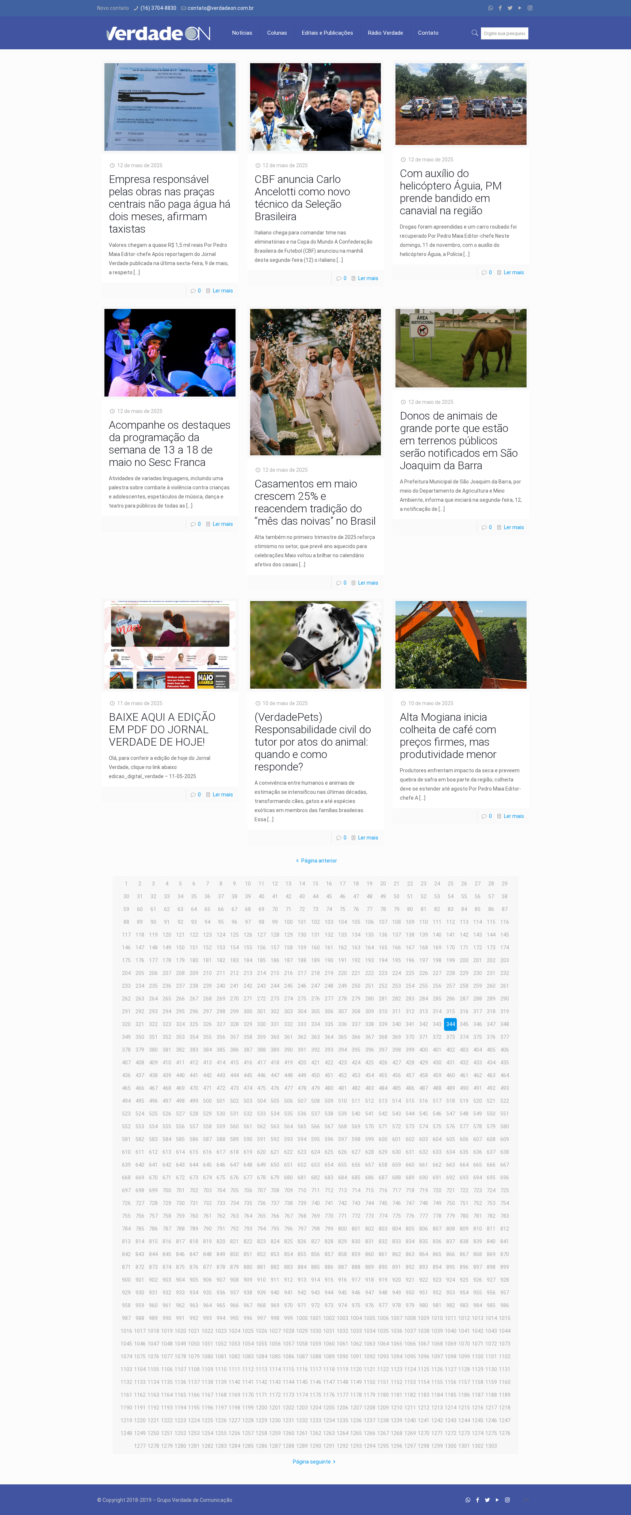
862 (396, 1254)
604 (437, 1139)
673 (194, 1178)
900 (126, 1280)
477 (288, 1088)
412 (194, 1063)
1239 (396, 1420)
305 (315, 1011)
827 (315, 1241)
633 (437, 1152)
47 (356, 896)
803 (383, 1229)
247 (315, 986)
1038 (423, 1331)
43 (302, 896)
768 (302, 1216)
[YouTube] (520, 8)
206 (153, 973)
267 (194, 999)
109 (410, 922)
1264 (342, 1433)
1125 (423, 1369)
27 (478, 884)
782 (491, 1216)
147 (139, 947)
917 (356, 1280)
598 (356, 1139)
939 (261, 1293)
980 (423, 1305)
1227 (234, 1420)
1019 (167, 1331)
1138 (207, 1382)
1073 (504, 1344)
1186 (464, 1395)
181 (207, 960)
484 (383, 1088)
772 (356, 1216)
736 (261, 1203)
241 (234, 986)
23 (424, 884)
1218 (504, 1408)
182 (221, 960)
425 (369, 1063)
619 (248, 1152)
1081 (221, 1356)
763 (234, 1216)
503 (248, 1101)
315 (450, 1011)
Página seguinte (312, 1462)
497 (166, 1101)
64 (194, 909)
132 (329, 935)
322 (153, 1024)
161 (329, 947)
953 (450, 1293)
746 (396, 1203)
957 (504, 1293)
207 (166, 973)
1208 (369, 1408)
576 (450, 1126)
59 (126, 909)
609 (504, 1139)
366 (356, 1037)
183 (234, 960)
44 (315, 896)
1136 (180, 1382)
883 (288, 1267)
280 (369, 999)
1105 (153, 1369)
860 (369, 1254)
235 (153, 986)
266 (180, 999)
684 (342, 1178)
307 (342, 1011)
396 (369, 1050)
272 (261, 999)
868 (477, 1254)
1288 (288, 1446)
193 (369, 960)
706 (248, 1190)
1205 (329, 1408)
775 (396, 1216)
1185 (450, 1395)
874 (166, 1267)
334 (315, 1024)
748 (423, 1203)
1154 (423, 1382)
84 (464, 909)
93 (194, 922)
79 (396, 909)
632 (423, 1152)
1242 (437, 1420)
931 (153, 1293)
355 (207, 1037)
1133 (140, 1382)
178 (166, 960)
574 (423, 1126)
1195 (194, 1408)
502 (234, 1101)
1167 (207, 1395)
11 (261, 884)
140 (437, 935)
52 (424, 896)
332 (288, 1024)
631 (410, 1152)
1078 (180, 1356)
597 (342, 1139)
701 (180, 1190)
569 (356, 1126)
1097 (437, 1356)
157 (275, 947)
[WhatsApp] (490, 8)
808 (450, 1229)
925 (464, 1280)
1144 (288, 1382)
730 (180, 1203)
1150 (369, 1382)
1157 (464, 1382)
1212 (423, 1408)
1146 (315, 1382)
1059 (315, 1344)
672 (180, 1178)
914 (315, 1280)
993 (207, 1318)
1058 (302, 1344)
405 (491, 1050)
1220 (140, 1420)
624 (315, 1152)
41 (275, 896)
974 (342, 1305)
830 (356, 1241)
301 (261, 1011)
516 (423, 1101)
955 (477, 1293)
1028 (288, 1331)
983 (464, 1305)
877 (207, 1267)
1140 (234, 1382)
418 (275, 1063)
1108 (194, 1369)
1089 (329, 1356)
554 (153, 1126)
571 (383, 1126)
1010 (437, 1318)
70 (275, 909)
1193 (167, 1408)
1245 (477, 1420)
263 (139, 999)
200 (464, 960)
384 (207, 1050)
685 (356, 1178)
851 (248, 1254)
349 (126, 1037)
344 (450, 1024)
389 (275, 1050)
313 (423, 1011)
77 (369, 909)
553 (139, 1126)
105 (356, 922)
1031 (329, 1331)
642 (166, 1165)
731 (194, 1203)
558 (207, 1126)
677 (248, 1178)
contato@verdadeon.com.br (221, 8)
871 (126, 1267)
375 (477, 1037)
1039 (437, 1331)
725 (504, 1190)
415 (234, 1063)
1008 (410, 1318)
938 (248, 1293)
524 (139, 1114)
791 (221, 1229)
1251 (167, 1433)
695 (491, 1178)
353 (180, 1037)
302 (275, 1011)
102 (315, 922)
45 (329, 896)
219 (329, 973)
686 (369, 1178)
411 (180, 1063)
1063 (369, 1344)
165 (383, 947)
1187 (477, 1395)
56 (478, 896)
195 (396, 960)
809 (464, 1229)
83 (451, 909)
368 (383, 1037)
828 (329, 1241)
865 (437, 1254)
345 (464, 1024)
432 (464, 1063)
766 (275, 1216)
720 (437, 1190)
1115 (288, 1369)
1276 (504, 1433)
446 (261, 1075)
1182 (410, 1395)
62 (167, 909)
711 (315, 1190)
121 (180, 935)
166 (396, 947)
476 (275, 1088)
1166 (194, 1395)
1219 (126, 1420)
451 (329, 1075)
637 (491, 1152)
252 (383, 986)
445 (248, 1075)
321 (139, 1024)
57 (491, 896)
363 (315, 1037)
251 (369, 986)
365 (342, 1037)
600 (383, 1139)
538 (329, 1114)
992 (194, 1318)
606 (464, 1139)
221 (356, 973)
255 (423, 986)
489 (450, 1088)
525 (153, 1114)
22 (410, 884)
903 (166, 1280)
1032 (342, 1331)
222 (369, 973)
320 (126, 1024)
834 (410, 1241)
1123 (396, 1369)
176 (139, 960)
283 (410, 999)
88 (126, 922)
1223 (180, 1420)
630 (396, 1152)
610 (126, 1152)
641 (153, 1165)
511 (356, 1101)
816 (166, 1241)
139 (423, 935)
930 (139, 1293)
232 (504, 973)
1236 (356, 1420)
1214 (450, 1408)
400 (423, 1050)
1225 (207, 1420)
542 (383, 1114)
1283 (221, 1446)
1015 (504, 1318)
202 (491, 960)
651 (288, 1165)
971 (302, 1305)
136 (383, 935)
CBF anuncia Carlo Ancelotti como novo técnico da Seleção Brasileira (302, 198)
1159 (491, 1382)
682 (315, 1178)
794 (261, 1229)
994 (221, 1318)
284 (423, 999)
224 (396, 973)
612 (153, 1152)
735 (248, 1203)
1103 (126, 1369)
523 (126, 1114)
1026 (261, 1331)
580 (504, 1126)
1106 (167, 1369)
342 (423, 1024)
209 (194, 973)
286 (450, 999)
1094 (396, 1356)
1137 (194, 1382)
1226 (221, 1420)
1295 (383, 1446)
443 (221, 1075)
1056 (275, 1344)
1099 (464, 1356)
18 (356, 884)
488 (437, 1088)
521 (491, 1101)
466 (139, 1088)
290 (504, 999)
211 (221, 973)
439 (166, 1075)
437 (139, 1075)
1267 (383, 1433)
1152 (396, 1382)
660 (410, 1165)
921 (410, 1280)
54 (451, 896)
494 (126, 1101)
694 (477, 1178)
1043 (491, 1331)
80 (410, 909)
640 (139, 1165)
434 (491, 1063)
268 (207, 999)
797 (302, 1229)
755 (126, 1216)
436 (126, 1075)
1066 (410, 1344)
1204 (315, 1408)
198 (437, 960)
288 (477, 999)
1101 (491, 1356)
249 (342, 986)
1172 (275, 1395)
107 (383, 922)
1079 (194, 1356)
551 (504, 1114)
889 (369, 1267)
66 (221, 909)
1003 (342, 1318)
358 (248, 1037)
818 (194, 1241)
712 (329, 1190)
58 (505, 896)
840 (491, 1241)
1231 (288, 1420)
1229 (261, 1420)
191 (342, 960)
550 (491, 1114)
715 (369, 1190)
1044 (504, 1331)
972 (315, 1305)
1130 (491, 1369)
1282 (207, 1446)
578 (477, 1126)
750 (450, 1203)
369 (396, 1037)
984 (477, 1305)
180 (194, 960)
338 (369, 1024)
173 (491, 947)
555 (166, 1126)
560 (234, 1126)
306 (329, 1011)
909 (248, 1280)
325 (194, 1024)
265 (166, 999)
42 (288, 896)
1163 (153, 1395)
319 (504, 1011)
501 (221, 1101)
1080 (207, 1356)
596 (329, 1139)
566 (315, 1126)
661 (423, 1165)
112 (450, 922)
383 (194, 1050)
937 (234, 1293)
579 (491, 1126)
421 (315, 1063)
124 (221, 935)
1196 (207, 1408)
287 (464, 999)
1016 (126, 1331)
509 (329, 1101)
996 (248, 1318)
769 (315, 1216)
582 (139, 1139)
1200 (261, 1408)
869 (491, 1254)
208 (180, 973)
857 (329, 1254)
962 (180, 1305)
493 (504, 1088)
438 (153, 1075)
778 (437, 1216)
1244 (464, 1420)
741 (329, 1203)
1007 (396, 1318)
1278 (153, 1446)
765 (261, 1216)
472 (221, 1088)
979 (410, 1305)
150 (180, 947)
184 (248, 960)
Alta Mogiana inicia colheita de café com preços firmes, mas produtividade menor (448, 736)
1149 (356, 1382)
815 (153, 1241)
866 (450, 1254)
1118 (329, 1369)
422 (329, 1063)
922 (423, 1280)
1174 (302, 1395)
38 (234, 896)
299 (234, 1011)
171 (464, 947)
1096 (423, 1356)
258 (464, 986)
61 (153, 909)
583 (153, 1139)
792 (234, 1229)
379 (139, 1050)
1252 (180, 1433)
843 (139, 1254)
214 (261, 973)
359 (261, 1037)
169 (437, 947)
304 (302, 1011)
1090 (342, 1356)
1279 (167, 1446)
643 (180, 1165)
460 (450, 1075)
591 (261, 1139)
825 (288, 1241)
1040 (450, 1331)
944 (329, 1293)
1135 (167, 1382)
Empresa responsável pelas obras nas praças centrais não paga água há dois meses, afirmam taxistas (169, 204)
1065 (396, 1344)
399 (410, 1050)
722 (464, 1190)
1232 (302, 1420)
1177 (342, 1395)
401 (437, 1050)
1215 (464, 1408)
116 (504, 922)
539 (342, 1114)
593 (288, 1139)
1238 (383, 1420)
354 (194, 1037)
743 (356, 1203)
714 (356, 1190)
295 (180, 1011)
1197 (221, 1408)
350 (139, 1037)
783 (504, 1216)
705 (234, 1190)
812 (504, 1229)
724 (491, 1190)
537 (315, 1114)
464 (504, 1075)
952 (437, 1293)
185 (261, 960)
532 (248, 1114)
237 (180, 986)
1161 (126, 1395)
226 (423, 973)
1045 (126, 1344)
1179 (369, 1395)
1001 (315, 1318)
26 (464, 884)
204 (126, 973)
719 (423, 1190)
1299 (437, 1446)
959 (139, 1305)
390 (288, 1050)
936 (221, 1293)
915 (329, 1280)
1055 (261, 1344)
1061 (342, 1344)
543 (396, 1114)
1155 (437, 1382)
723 (477, 1190)
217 (302, 973)
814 (139, 1241)
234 (139, 986)
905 (194, 1280)
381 (166, 1050)
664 (464, 1165)
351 (153, 1037)
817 (180, 1241)
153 (221, 947)
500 (207, 1101)
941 (288, 1293)
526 (166, 1114)
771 (342, 1216)
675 (221, 1178)
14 (302, 884)
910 (261, 1280)
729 (166, 1203)
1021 (194, 1331)
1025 (248, 1331)
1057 (288, 1344)
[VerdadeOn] (159, 32)
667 (504, 1165)
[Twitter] (510, 8)
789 (194, 1229)
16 (329, 884)
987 (126, 1318)
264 (153, 999)
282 (396, 999)
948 (383, 1293)
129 (288, 935)
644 (194, 1165)
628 (369, 1152)
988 (139, 1318)
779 (450, 1216)
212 (234, 973)
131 (315, 935)
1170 (248, 1395)
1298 (423, 1446)
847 (194, 1254)
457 (410, 1075)
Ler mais (223, 291)
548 (464, 1114)
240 (221, 986)
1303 (491, 1446)
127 (261, 935)
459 (437, 1075)
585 (180, 1139)
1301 (464, 1446)
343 (437, 1024)
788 (180, 1229)
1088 (315, 1356)
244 (275, 986)
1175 (315, 1395)
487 (423, 1088)
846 (180, 1254)
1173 (288, 1395)
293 (153, 1011)
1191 (140, 1408)
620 (261, 1152)
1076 (153, 1356)
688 (396, 1178)
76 (356, 909)
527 (180, 1114)
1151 (383, 1382)
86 (491, 909)
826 (302, 1241)
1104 (140, 1369)
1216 (477, 1408)
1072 (491, 1344)
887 (342, 1267)
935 (207, 1293)
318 (491, 1011)
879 (234, 1267)
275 (302, 999)
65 (207, 909)
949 (396, 1293)
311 (396, 1011)
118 (139, 935)
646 (221, 1165)
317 (477, 1011)
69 (261, 909)
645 (207, 1165)
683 (329, 1178)
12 (275, 884)
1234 (329, 1420)
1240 (410, 1420)
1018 (153, 1331)
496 (153, 1101)
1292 (342, 1446)
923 (437, 1280)
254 (410, 986)
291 (126, 1011)
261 (504, 986)
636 (477, 1152)
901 (139, 1280)
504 (261, 1101)
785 (139, 1229)
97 (248, 922)
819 (207, 1241)
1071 (477, 1344)
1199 (248, 1408)
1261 (302, 1433)
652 (302, 1165)
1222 (167, 1420)
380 (153, 1050)
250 (356, 986)
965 (221, 1305)
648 (248, 1165)
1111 (234, 1369)
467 (153, 1088)
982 (450, 1305)
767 (288, 1216)
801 (356, 1229)
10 (248, 884)
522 (504, 1101)
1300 (450, 1446)
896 (464, 1267)
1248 (126, 1433)
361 (288, 1037)
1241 (423, 1420)
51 (410, 896)
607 (477, 1139)
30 (126, 896)
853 (275, 1254)
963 (194, 1305)
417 (261, 1063)
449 (302, 1075)
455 (383, 1075)
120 (166, 935)
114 (477, 922)
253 (396, 986)
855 (302, 1254)
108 (396, 922)
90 (153, 922)
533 (261, 1114)
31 (140, 896)
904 (180, 1280)
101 (302, 922)
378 (126, 1050)
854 (288, 1254)
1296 (396, 1446)
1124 (410, 1369)
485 (396, 1088)
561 (248, 1126)
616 (207, 1152)
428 (410, 1063)
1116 (302, 1369)
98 (261, 922)
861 (383, 1254)
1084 (261, 1356)
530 (221, 1114)
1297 (410, 1446)
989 (153, 1318)
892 (410, 1267)
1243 (450, 1420)
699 (153, 1190)
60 (140, 909)
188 (302, 960)
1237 (369, 1420)
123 (207, 935)
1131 (504, 1369)
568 (342, 1126)
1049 (180, 1344)
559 (221, 1126)
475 (261, 1088)
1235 (342, 1420)
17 (342, 884)
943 (315, 1293)
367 (369, 1037)
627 (356, 1152)
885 (315, 1267)
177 (153, 960)
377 (504, 1037)
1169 (234, 1395)
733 (221, 1203)
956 (491, 1293)
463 (491, 1075)
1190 (126, 1408)
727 (139, 1203)
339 (383, 1024)
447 (275, 1075)
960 (153, 1305)
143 (477, 935)
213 (248, 973)
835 (423, 1241)
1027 (275, 1331)
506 (288, 1101)
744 (369, 1203)
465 (126, 1088)
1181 (396, 1395)
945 (342, 1293)
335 (329, 1024)
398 (396, 1050)
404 (477, 1050)
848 (207, 1254)
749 (437, 1203)
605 (450, 1139)
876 (194, 1267)
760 (194, 1216)
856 (315, 1254)
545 (423, 1114)
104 (342, 922)
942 (302, 1293)
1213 (437, 1408)
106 (369, 922)
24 (437, 884)
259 (477, 986)
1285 (248, 1446)
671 (166, 1178)
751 (464, 1203)
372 (437, 1037)
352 (166, 1037)
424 (356, 1063)
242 (248, 986)
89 (140, 922)
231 (491, 973)
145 (504, 935)
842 (126, 1254)
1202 (288, 1408)
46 (342, 896)
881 (261, 1267)
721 (450, 1190)
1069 (450, 1344)
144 (491, 935)
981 (437, 1305)
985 (491, 1305)
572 (396, 1126)
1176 (329, 1395)
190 (329, 960)
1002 (329, 1318)
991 (180, 1318)
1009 (423, 1318)
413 (207, 1063)
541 (369, 1114)
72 (302, 909)
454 (369, 1075)
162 (342, 947)
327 (221, 1024)
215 (275, 973)
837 (450, 1241)
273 (275, 999)
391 (302, 1050)
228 (450, 973)
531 (234, 1114)
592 (275, 1139)
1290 (315, 1446)
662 (437, 1165)
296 (194, 1011)
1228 (248, 1420)
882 (275, 1267)
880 (248, 1267)
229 (464, 973)
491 (477, 1088)
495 (139, 1101)
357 (234, 1037)
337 (356, 1024)
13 (288, 884)
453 (356, 1075)
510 (342, 1101)
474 (248, 1088)
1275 (491, 1433)
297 (207, 1011)
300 (248, 1011)
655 (342, 1165)
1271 (437, 1433)
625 (329, 1152)
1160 (504, 1382)
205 (139, 973)
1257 (248, 1433)
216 (288, 973)
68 (248, 909)
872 (139, 1267)
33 (167, 896)
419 (288, 1063)
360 (275, 1037)
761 (207, 1216)
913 (302, 1280)
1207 (356, 1408)
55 (464, 896)
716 (383, 1190)
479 (315, 1088)
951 (423, 1293)
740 (315, 1203)
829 (342, 1241)
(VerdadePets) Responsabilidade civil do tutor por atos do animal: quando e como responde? (313, 742)
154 (234, 947)
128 (275, 935)
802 (369, 1229)
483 (369, 1088)
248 (329, 986)
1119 (342, 1369)
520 (477, 1101)
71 (288, 909)
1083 (248, 1356)
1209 (383, 1408)
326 (207, 1024)
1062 (356, 1344)
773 (369, 1216)
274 (288, 999)
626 (342, 1152)
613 (166, 1152)
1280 (180, 1446)
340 (396, 1024)
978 (396, 1305)
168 (423, 947)
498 (180, 1101)
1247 (504, 1420)
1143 (275, 1382)
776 (410, 1216)
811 (491, 1229)
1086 (288, 1356)
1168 (221, 1395)
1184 (437, 1395)
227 (437, 973)
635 (464, 1152)
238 (194, 986)
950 (410, 1293)
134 (356, 935)
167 (410, 947)
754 (504, 1203)
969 (275, 1305)
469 (180, 1088)
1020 (180, 1331)
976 (369, 1305)
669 (139, 1178)
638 (504, 1152)
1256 (234, 1433)
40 (261, 896)
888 (356, 1267)
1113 (261, 1369)
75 (342, 909)
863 (410, 1254)
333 (302, 1024)
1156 (450, 1382)
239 (207, 986)
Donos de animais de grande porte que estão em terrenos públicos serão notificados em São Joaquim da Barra (459, 440)
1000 (302, 1318)
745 (383, 1203)
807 (437, 1229)
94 (207, 922)
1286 (261, 1446)
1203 (302, 1408)
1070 (464, 1344)
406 (504, 1050)
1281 (194, 1446)
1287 (275, 1446)
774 (383, 1216)
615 (194, 1152)
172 (477, 947)
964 (207, 1305)
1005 (369, 1318)
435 (504, 1063)
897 (477, 1267)
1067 (423, 1344)
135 (369, 935)
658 (383, 1165)
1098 (450, 1356)
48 (369, 896)
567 (329, 1126)
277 (329, 999)
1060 (329, 1344)
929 (126, 1293)
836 (437, 1241)
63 (180, 909)
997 (261, 1318)
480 (329, 1088)
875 (180, 1267)
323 (166, 1024)
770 (329, 1216)
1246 (491, 1420)
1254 (207, 1433)
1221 (153, 1420)
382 (180, 1050)
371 (423, 1037)
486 (410, 1088)
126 (248, 935)
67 (234, 909)
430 (437, 1063)
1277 (140, 1446)
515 (410, 1101)
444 (234, 1075)
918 (369, 1280)
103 (329, 922)
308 (356, 1011)
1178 (356, 1395)
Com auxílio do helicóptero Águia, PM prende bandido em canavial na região (451, 192)
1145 (302, 1382)
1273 (464, 1433)
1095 (410, 1356)
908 (234, 1280)
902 (153, 1280)
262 (126, 999)
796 (288, 1229)
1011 (450, 1318)
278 (342, 999)
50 (396, 896)
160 (315, 947)
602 (410, 1139)
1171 (261, 1395)
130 (302, 935)
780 (464, 1216)
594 (302, 1139)
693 (464, 1178)
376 (491, 1037)
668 (126, 1178)
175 (126, 960)
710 (302, 1190)
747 (410, 1203)
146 (126, 947)
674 (207, 1178)
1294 (369, 1446)
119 (153, 935)
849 (221, 1254)
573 (410, 1126)
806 (423, 1229)
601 (396, 1139)
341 (410, 1024)
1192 (153, 1408)
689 (410, 1178)
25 (451, 884)
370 (410, 1037)
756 (139, 1216)
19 (369, 884)
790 (207, 1229)
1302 (477, 1446)
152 (207, 947)
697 (126, 1190)
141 (450, 935)
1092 (369, 1356)
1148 (342, 1382)
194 (383, 960)
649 (261, 1165)
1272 (450, 1433)
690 (423, 1178)
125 (234, 935)
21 (396, 884)
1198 (234, 1408)
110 (423, 922)
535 (288, 1114)
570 (369, 1126)
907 (221, 1280)
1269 (410, 1433)
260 (491, 986)
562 (261, 1126)
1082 (234, 1356)
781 (477, 1216)
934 (194, 1293)
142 (464, 935)
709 (288, 1190)
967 (248, 1305)
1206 (342, 1408)
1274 (477, 1433)
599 (369, 1139)
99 (275, 922)
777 (423, 1216)
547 (450, 1114)
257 (450, 986)
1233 (315, 1420)
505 (275, 1101)
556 (180, 1126)
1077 (167, 1356)
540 (356, 1114)
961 (166, 1305)
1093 (383, 1356)
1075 (140, 1356)
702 (194, 1190)
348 (504, 1024)
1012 (464, 1318)
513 (383, 1101)
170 (450, 947)
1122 (383, 1369)
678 (261, 1178)
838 (464, 1241)
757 (153, 1216)
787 (166, 1229)
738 (288, 1203)
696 (504, 1178)
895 (450, 1267)
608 (491, 1139)
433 (477, 1063)
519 (464, 1101)
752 (477, 1203)
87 (505, 909)
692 (450, 1178)
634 (450, 1152)
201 (477, 960)
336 (342, 1024)
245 (288, 986)
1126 (437, 1369)
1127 (450, 1369)
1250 (153, 1433)
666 (491, 1165)
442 (207, 1075)
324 (180, 1024)
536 (302, 1114)
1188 (491, 1395)
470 (194, 1088)
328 (234, 1024)
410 (166, 1063)
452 (342, 1075)
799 (329, 1229)
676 (234, 1178)
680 (288, 1178)
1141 (248, 1382)
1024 (234, 1331)
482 (356, 1088)
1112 (248, 1369)
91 (167, 922)
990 (166, 1318)
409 (153, 1063)
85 (478, 909)
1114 (275, 1369)
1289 (302, 1446)
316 (464, 1011)
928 (504, 1280)
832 (383, 1241)
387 (248, 1050)
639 (126, 1165)
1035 (383, 1331)
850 (234, 1254)
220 (342, 973)
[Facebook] (500, 8)
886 (329, 1267)
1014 (491, 1318)
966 (234, 1305)
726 (126, 1203)
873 (153, 1267)
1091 (356, 1356)
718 (410, 1190)
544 (410, 1114)
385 (221, 1050)
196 (410, 960)
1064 (383, 1344)
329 (248, 1024)
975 (356, 1305)
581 (126, 1139)
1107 (180, 1369)
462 (477, 1075)
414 (221, 1063)
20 (383, 884)
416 (248, 1063)
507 (302, 1101)
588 (221, 1139)
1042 (477, 1331)
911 (275, 1280)
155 (248, 947)
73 (315, 909)
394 (342, 1050)
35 (194, 896)
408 (139, 1063)
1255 (221, 1433)
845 (166, 1254)
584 (166, 1139)
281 (383, 999)
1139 (221, 1382)
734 (234, 1203)
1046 (140, 1344)
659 (396, 1165)
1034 (369, 1331)
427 (396, 1063)
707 (261, 1190)
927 (491, 1280)
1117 (315, 1369)
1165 (180, 1395)
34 (180, 896)
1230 (275, 1420)
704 (221, 1190)
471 (207, 1088)
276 (315, 999)
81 (424, 909)
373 (450, 1037)
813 (126, 1241)
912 (288, 1280)
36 (207, 896)
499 (194, 1101)
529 (207, 1114)
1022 (207, 1331)
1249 (140, 1433)
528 (194, 1114)
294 (166, 1011)
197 (423, 960)
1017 (140, 1331)
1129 (477, 1369)
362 (302, 1037)
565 (302, 1126)
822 (248, 1241)
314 (437, 1011)
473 (234, 1088)
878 (221, 1267)
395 (356, 1050)
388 (261, 1050)
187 (288, 960)
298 (221, 1011)
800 (342, 1229)
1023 (221, 1331)
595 (315, 1139)
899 (504, 1267)
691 (437, 1178)
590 (248, 1139)
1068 (437, 1344)
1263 (329, 1433)
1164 (167, 1395)
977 (383, 1305)
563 (275, 1126)
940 (275, 1293)
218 (315, 973)
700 (166, 1190)
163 (356, 947)
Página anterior (319, 861)
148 (153, 947)
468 (166, 1088)
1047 (153, 1344)
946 (356, 1293)
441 (194, 1075)
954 (464, 1293)
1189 (504, 1395)
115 (491, 922)
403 (464, 1050)
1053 (234, 1344)
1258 (261, 1433)
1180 (383, 1395)
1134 (153, 1382)
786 (153, 1229)
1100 (477, 1356)
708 (275, 1190)
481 (342, 1088)
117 (126, 935)
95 (221, 922)
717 (396, 1190)
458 (423, 1075)
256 (437, 986)
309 (369, 1011)
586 (194, 1139)
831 (369, 1241)
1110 (221, 1369)
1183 (423, 1395)
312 (410, 1011)
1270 (423, 1433)
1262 (315, 1433)
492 (491, 1088)
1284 (234, 1446)
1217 (491, 1408)
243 (261, 986)
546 (437, 1114)
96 (234, 922)
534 (275, 1114)
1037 (410, 1331)
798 (315, 1229)
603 (423, 1139)
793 (248, 1229)
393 (329, 1050)
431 (450, 1063)
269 (221, 999)
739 (302, 1203)
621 (275, 1152)
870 (504, 1254)
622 (288, 1152)
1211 (410, 1408)
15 (315, 884)
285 (437, 999)
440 (180, 1075)
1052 (221, 1344)
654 (329, 1165)
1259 (275, 1433)
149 (166, 947)
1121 (369, 1369)
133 (342, 935)
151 (194, 947)
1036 (396, 1331)
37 (221, 896)
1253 (194, 1433)
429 (423, 1063)
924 (450, 1280)
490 (464, 1088)
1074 (126, 1356)
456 (396, 1075)
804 (396, 1229)
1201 (275, 1408)
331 (275, 1024)
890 (383, 1267)
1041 (464, 1331)
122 (194, 935)
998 (275, 1318)
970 (288, 1305)
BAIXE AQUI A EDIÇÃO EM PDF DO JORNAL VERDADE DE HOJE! (162, 729)
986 (504, 1305)
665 (477, 1165)
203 (504, 960)
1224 (194, 1420)
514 (396, 1101)
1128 (464, 1369)
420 (302, 1063)
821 (234, 1241)
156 (261, 947)
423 (342, 1063)
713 (342, 1190)
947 (369, 1293)
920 (396, 1280)
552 (126, 1126)
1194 (180, 1408)
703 (207, 1190)
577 (464, 1126)
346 (477, 1024)
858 (342, 1254)
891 (396, 1267)
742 (342, 1203)
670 (153, 1178)
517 (437, 1101)
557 (194, 1126)
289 (491, 999)
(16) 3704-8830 (158, 8)
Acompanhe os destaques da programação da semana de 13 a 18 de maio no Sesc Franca (170, 443)
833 (396, 1241)
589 (234, 1139)
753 (491, 1203)
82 (437, 909)
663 (450, 1165)
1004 (356, 1318)
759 (180, 1216)
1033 (356, 1331)
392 (315, 1050)
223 (383, 973)
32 (153, 896)
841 (504, 1241)
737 (275, 1203)
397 (383, 1050)
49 (383, 896)
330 (261, 1024)
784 (126, 1229)
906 (207, 1280)
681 (302, 1178)
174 (504, 947)
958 (126, 1305)
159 (302, 947)
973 (329, 1305)
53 (437, 896)
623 (302, 1152)
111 (437, 922)
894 (437, 1267)
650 (275, 1165)
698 (139, 1190)
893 (423, 1267)
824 (275, 1241)
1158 (477, 1382)
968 (261, 1305)
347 (491, 1024)
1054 (248, 1344)
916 (342, 1280)
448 (288, 1075)
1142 (261, 1382)
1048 (167, 1344)
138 (410, 935)
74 (329, 909)
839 (477, 1241)
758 (166, 1216)
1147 (329, 1382)
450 (315, 1075)
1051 (207, 1344)
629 (383, 1152)
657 (369, 1165)
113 (464, 922)
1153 (410, 1382)
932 (166, 1293)
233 (126, 986)
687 (383, 1178)
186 (275, 960)
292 (139, 1011)
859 (356, 1254)
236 (166, 986)
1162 (140, 1395)
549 (477, 1114)
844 (153, 1254)
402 (450, 1050)
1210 (396, 1408)
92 (180, 922)
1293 (356, 1446)
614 (180, 1152)
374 (464, 1037)
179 (180, 960)
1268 (396, 1433)
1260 (288, 1433)
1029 (302, 1331)
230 (477, 973)
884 (302, 1267)
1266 (369, 1433)
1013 (477, 1318)
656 (356, 1165)
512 (369, 1101)
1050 (194, 1344)
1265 (356, 1433)
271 (248, 999)
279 (356, 999)
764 (248, 1216)
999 (288, 1318)
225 (410, 973)
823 (261, 1241)
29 (505, 884)
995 (234, 1318)
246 (302, 986)
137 (396, 935)
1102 (504, 1356)
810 (477, 1229)
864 (423, 1254)
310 (383, 1011)
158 (288, 947)
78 (383, 909)
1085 (275, 1356)
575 (437, 1126)
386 (234, 1050)
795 (275, 1229)
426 (383, 1063)
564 (288, 1126)
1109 (207, 1369)
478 (302, 1088)
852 (261, 1254)
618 (234, 1152)
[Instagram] (530, 8)
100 (288, 922)
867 (464, 1254)
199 (450, 960)
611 (139, 1152)
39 (248, 896)
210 (207, 973)
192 (356, 960)
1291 (329, 1446)
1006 (383, 1318)
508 (315, 1101)
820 (221, 1241)
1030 (315, 1331)
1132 (126, 1382)
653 (315, 1165)
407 (126, 1063)
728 (153, 1203)
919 (383, 1280)
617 (221, 1152)
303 (288, 1011)
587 (207, 1139)
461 (464, 1075)
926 (477, 1280)
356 (221, 1037)
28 (491, 884)
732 (207, 1203)
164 (369, 947)
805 (410, 1229)
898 (491, 1267)
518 (450, 1101)
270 (234, 999)
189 (315, 960)
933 (180, 1293)
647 (234, 1165)
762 (221, 1216)
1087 (302, 1356)
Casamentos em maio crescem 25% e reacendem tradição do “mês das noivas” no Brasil (315, 502)
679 (275, 1178)
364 (329, 1037)
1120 (356, 1369)
